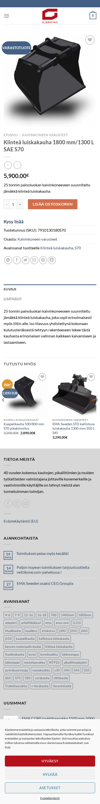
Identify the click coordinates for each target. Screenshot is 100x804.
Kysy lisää (14, 221)
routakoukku (41, 670)
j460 (84, 631)
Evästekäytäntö (50, 798)
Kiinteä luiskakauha (56, 247)
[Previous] (3, 409)
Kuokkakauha (14, 654)
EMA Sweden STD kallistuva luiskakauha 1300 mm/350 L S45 (73, 428)
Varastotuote (62, 686)
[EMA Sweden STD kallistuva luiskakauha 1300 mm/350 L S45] (74, 394)
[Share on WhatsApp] (8, 260)
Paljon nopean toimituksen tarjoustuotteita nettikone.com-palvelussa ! (53, 569)
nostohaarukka (34, 662)
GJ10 (77, 623)
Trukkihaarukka (16, 686)
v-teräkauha (40, 686)
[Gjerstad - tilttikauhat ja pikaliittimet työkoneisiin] (50, 15)
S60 (8, 678)
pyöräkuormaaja (16, 670)
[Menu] (6, 16)
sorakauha (42, 678)
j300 (62, 631)
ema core (62, 623)
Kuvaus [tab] (10, 289)
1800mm (85, 615)
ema (48, 623)
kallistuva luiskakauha (54, 639)
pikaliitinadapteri (75, 662)
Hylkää (50, 774)
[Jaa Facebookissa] (17, 260)
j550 (8, 639)
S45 (77, 670)
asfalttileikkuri (31, 623)
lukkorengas (70, 654)
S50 (87, 670)
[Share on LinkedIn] (52, 260)
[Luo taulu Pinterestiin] (43, 260)
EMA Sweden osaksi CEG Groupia (45, 583)
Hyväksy (50, 761)
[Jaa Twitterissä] (26, 260)
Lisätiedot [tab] (13, 299)
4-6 (7, 615)
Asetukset (49, 788)
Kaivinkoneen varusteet (45, 135)
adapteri (11, 623)
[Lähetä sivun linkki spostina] (34, 260)
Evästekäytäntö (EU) (21, 521)
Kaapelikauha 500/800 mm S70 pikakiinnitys (24, 426)
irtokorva (48, 631)
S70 (78, 247)
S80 (28, 678)
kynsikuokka (49, 654)
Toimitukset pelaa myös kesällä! (42, 553)
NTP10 (54, 662)
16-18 (41, 615)
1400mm (67, 615)
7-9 (17, 615)
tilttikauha (61, 678)
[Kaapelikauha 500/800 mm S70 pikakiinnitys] (26, 394)
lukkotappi (12, 662)
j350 (73, 631)
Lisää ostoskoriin (53, 204)
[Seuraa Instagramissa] (17, 503)
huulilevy (31, 631)
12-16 (28, 615)
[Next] (96, 409)
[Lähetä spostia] (26, 503)
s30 (57, 670)
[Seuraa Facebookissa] (8, 503)
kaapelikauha (25, 639)
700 (54, 615)
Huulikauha (13, 631)
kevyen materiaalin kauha (23, 647)
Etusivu (10, 135)
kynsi (32, 654)
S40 (67, 670)
